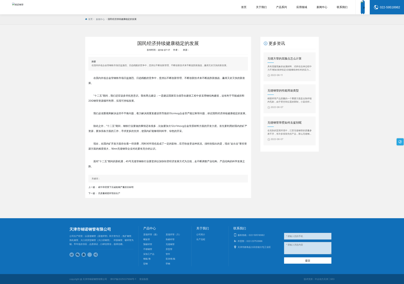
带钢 (168, 263)
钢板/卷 (147, 258)
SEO (332, 279)
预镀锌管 (147, 244)
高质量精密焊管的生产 (109, 193)
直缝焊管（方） (173, 234)
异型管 (169, 249)
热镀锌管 (170, 239)
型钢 (145, 263)
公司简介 (200, 234)
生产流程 (200, 239)
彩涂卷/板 (170, 258)
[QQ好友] (83, 254)
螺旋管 (146, 239)
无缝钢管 (170, 244)
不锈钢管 (147, 249)
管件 (168, 254)
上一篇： (92, 187)
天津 (326, 279)
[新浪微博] (71, 254)
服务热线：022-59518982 (251, 235)
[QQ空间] (89, 254)
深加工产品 (148, 254)
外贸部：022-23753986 (250, 241)
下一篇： (92, 193)
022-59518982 (390, 7)
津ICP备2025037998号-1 (123, 279)
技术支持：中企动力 (314, 279)
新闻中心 (100, 19)
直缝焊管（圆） (151, 234)
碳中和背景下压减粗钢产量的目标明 (116, 187)
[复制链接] (95, 254)
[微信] (77, 254)
